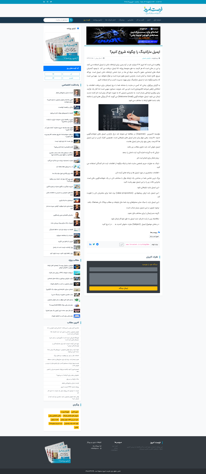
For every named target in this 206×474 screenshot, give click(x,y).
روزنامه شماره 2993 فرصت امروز (70, 387)
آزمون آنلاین (75, 412)
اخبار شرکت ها (110, 20)
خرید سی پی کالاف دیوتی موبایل (69, 420)
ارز (71, 74)
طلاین (76, 427)
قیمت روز (87, 20)
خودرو (71, 78)
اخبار (148, 20)
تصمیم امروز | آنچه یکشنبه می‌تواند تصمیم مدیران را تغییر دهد (63, 370)
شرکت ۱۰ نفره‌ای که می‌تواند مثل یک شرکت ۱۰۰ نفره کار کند (63, 392)
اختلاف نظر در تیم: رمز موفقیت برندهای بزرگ (66, 356)
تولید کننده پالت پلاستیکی (71, 423)
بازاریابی (130, 20)
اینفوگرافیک (114, 450)
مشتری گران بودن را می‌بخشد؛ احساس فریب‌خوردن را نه (63, 328)
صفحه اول (157, 20)
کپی (121, 244)
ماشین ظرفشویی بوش (55, 416)
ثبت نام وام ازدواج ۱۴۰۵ (55, 423)
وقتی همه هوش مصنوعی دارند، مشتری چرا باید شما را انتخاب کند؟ (63, 398)
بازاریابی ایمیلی (146, 58)
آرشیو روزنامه (97, 20)
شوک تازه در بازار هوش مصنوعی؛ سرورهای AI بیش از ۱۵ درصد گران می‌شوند (63, 351)
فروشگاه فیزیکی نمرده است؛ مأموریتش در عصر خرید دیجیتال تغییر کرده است (64, 339)
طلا (53, 74)
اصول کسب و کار (154, 236)
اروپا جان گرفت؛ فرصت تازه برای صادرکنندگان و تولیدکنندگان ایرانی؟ (65, 345)
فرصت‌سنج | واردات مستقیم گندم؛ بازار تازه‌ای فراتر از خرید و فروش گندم (62, 364)
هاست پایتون (54, 420)
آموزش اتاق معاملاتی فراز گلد (70, 416)
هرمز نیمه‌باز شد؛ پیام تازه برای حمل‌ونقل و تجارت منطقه (63, 359)
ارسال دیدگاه (123, 288)
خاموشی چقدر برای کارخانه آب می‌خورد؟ (67, 375)
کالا (53, 78)
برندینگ (121, 20)
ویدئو (115, 448)
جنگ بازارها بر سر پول (72, 379)
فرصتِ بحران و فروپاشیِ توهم (70, 383)
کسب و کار (140, 20)
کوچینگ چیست (65, 412)
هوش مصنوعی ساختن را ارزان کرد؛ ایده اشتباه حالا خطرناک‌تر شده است (64, 333)
